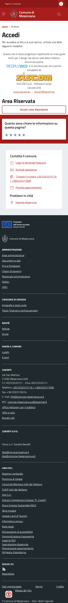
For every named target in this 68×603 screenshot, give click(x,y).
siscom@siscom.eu (44, 92)
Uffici (4, 287)
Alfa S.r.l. (6, 495)
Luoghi (5, 352)
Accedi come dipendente (34, 109)
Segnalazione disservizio (15, 544)
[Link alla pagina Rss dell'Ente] (4, 569)
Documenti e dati (11, 261)
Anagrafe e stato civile (14, 305)
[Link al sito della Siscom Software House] (34, 77)
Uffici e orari (8, 413)
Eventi (5, 357)
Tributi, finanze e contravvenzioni (20, 310)
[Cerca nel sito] (57, 14)
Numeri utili (8, 418)
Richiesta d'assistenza (14, 552)
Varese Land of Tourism (14, 516)
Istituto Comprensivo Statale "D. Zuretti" (24, 500)
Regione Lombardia (13, 3)
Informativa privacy (12, 521)
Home (5, 26)
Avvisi (5, 334)
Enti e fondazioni (11, 266)
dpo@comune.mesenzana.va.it (18, 456)
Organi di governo (11, 271)
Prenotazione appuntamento (18, 548)
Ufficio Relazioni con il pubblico (18, 407)
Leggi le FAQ (9, 540)
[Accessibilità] (8, 594)
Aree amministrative (13, 255)
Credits (60, 586)
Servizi (38, 586)
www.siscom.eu (21, 92)
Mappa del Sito (23, 590)
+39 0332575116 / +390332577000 (33, 387)
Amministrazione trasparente (18, 536)
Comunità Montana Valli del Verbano (22, 484)
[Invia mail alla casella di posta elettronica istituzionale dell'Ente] (27, 396)
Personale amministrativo (16, 276)
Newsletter (8, 574)
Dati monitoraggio (11, 586)
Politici (5, 282)
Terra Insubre (9, 511)
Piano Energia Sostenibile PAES (19, 505)
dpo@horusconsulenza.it (15, 452)
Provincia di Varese (12, 479)
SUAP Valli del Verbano (14, 490)
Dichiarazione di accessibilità (17, 532)
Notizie (6, 329)
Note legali (8, 527)
